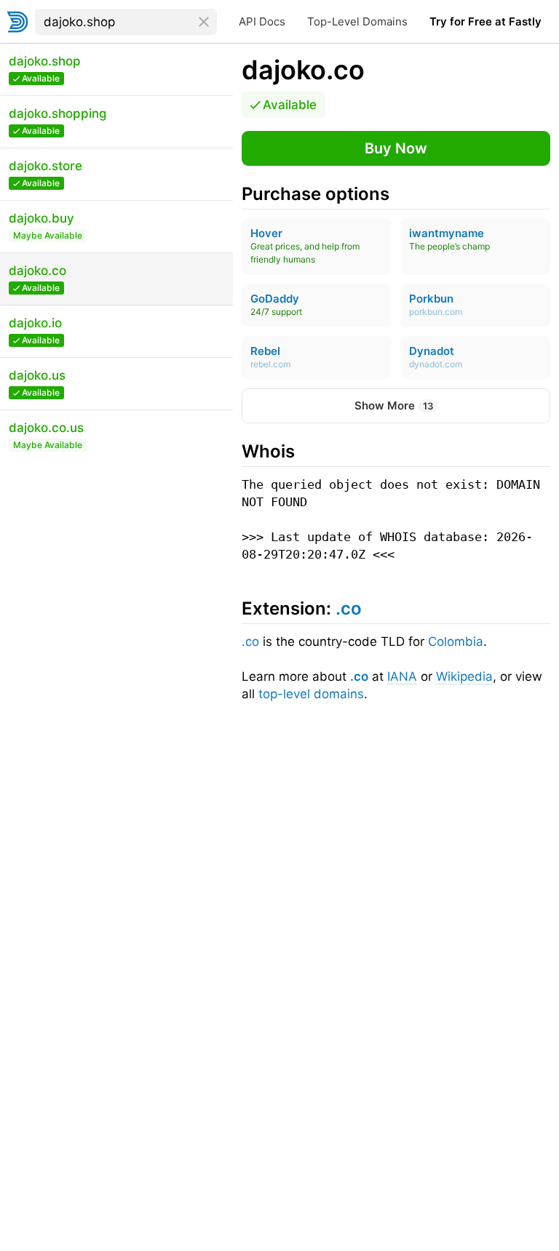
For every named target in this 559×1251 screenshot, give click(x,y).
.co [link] (349, 608)
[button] (396, 148)
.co (250, 641)
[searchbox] (126, 22)
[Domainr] (17, 22)
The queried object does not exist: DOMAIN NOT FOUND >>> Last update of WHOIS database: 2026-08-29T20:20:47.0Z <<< (394, 519)
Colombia (455, 641)
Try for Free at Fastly (485, 21)
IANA (402, 676)
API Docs (262, 21)
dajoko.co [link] (303, 70)
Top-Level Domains (357, 21)
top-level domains (311, 694)
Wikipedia (464, 676)
